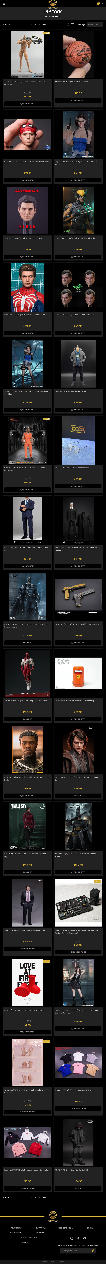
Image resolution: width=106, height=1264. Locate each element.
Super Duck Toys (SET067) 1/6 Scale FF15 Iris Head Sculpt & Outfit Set (76, 1011)
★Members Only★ (65, 1228)
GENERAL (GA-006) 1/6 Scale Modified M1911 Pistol (77, 624)
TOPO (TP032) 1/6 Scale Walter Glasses (72, 467)
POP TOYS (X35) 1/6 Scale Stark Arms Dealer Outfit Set (26, 549)
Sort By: (81, 24)
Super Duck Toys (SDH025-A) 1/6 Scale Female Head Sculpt (77, 163)
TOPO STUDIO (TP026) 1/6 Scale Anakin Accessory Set (77, 778)
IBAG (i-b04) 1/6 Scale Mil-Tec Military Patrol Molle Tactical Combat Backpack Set (76, 931)
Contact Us (41, 1232)
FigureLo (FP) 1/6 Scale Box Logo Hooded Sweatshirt (26, 1169)
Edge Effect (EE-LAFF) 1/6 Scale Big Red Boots (24, 1010)
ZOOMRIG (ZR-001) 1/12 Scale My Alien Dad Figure (25, 700)
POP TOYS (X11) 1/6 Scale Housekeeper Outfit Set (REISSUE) (76, 549)
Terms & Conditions (28, 1237)
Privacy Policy (28, 1242)
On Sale (90, 1228)
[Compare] (46, 47)
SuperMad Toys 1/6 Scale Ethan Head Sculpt (23, 238)
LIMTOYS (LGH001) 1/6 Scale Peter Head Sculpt (24, 314)
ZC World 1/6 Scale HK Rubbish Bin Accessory (74, 700)
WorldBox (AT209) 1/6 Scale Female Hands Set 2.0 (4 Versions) (27, 1091)
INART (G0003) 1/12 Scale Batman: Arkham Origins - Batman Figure (26, 625)
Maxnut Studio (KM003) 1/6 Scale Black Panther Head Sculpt (27, 778)
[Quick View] (46, 34)
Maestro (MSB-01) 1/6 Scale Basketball (71, 81)
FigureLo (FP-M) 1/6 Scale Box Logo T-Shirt (73, 1090)
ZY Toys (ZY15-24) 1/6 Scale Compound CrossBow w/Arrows (25, 83)
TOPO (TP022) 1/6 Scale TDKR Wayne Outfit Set (25, 930)
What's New (16, 1228)
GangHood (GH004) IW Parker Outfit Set (72, 391)
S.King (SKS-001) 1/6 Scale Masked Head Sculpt (75, 238)
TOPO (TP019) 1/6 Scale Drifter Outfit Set (72, 1169)
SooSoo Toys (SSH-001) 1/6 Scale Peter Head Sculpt (26, 161)
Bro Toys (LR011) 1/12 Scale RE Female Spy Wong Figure (25, 855)
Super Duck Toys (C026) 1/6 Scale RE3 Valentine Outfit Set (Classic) (27, 392)
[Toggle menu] (13, 3)
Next (44, 24)
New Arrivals (40, 1228)
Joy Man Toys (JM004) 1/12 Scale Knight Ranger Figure (75, 855)
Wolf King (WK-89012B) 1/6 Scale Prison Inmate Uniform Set (24, 469)
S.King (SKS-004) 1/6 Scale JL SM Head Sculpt (74, 314)
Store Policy (15, 1232)
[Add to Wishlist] (46, 41)
